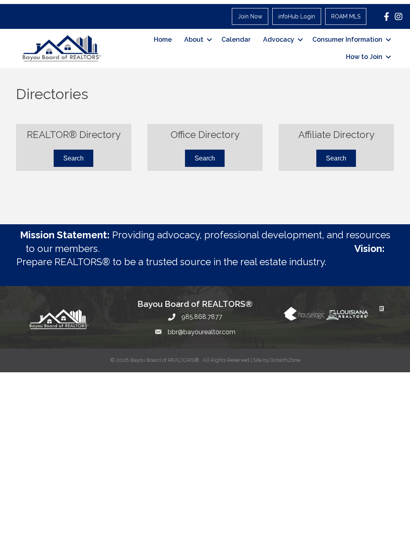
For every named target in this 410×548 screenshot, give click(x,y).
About (193, 39)
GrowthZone (285, 360)
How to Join (364, 57)
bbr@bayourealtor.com (201, 332)
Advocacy (278, 39)
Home (163, 39)
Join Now (250, 16)
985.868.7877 (201, 317)
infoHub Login (296, 16)
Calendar (236, 39)
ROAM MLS (345, 16)
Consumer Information (347, 39)
